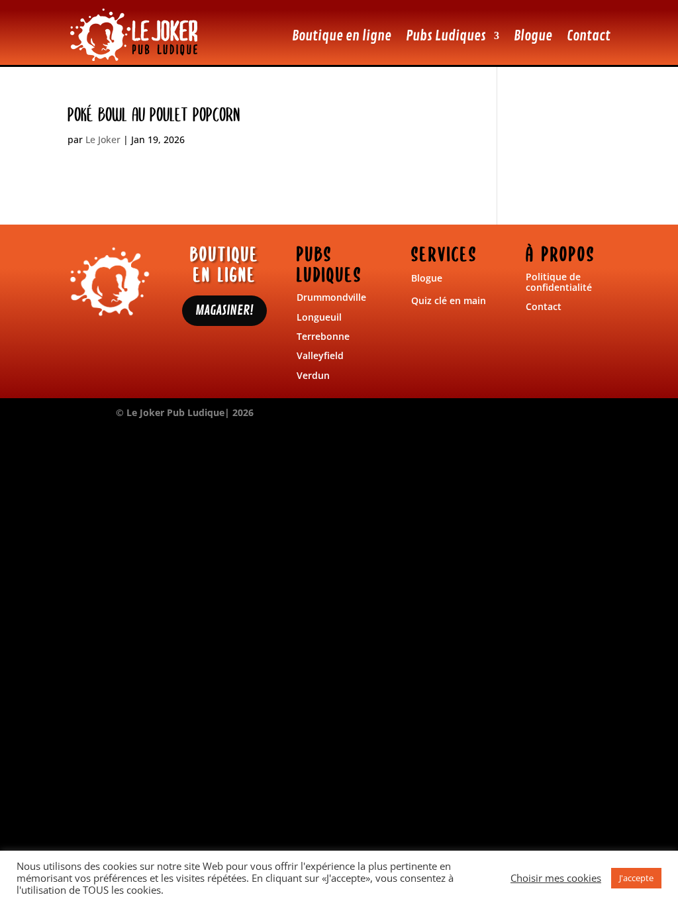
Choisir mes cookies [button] (555, 878)
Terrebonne (323, 336)
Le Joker (103, 139)
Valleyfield (320, 355)
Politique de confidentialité (559, 281)
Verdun (313, 375)
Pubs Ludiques (446, 35)
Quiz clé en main (448, 300)
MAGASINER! (224, 310)
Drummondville (331, 297)
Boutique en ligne (341, 35)
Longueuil (319, 317)
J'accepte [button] (636, 878)
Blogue (533, 35)
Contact (588, 35)
